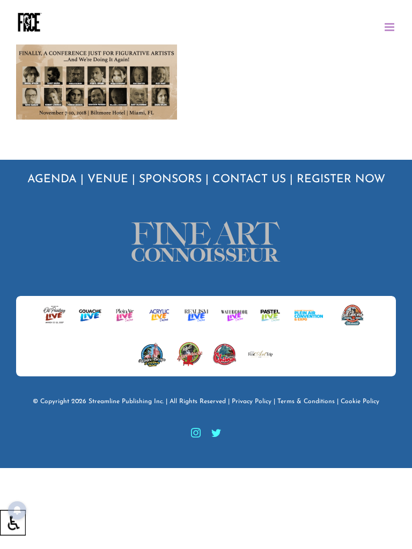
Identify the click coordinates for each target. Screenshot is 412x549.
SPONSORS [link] (170, 179)
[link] (13, 523)
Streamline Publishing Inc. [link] (126, 401)
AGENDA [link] (52, 179)
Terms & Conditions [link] (306, 401)
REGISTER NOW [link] (341, 179)
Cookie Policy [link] (360, 401)
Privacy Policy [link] (251, 401)
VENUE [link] (107, 179)
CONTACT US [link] (249, 179)
